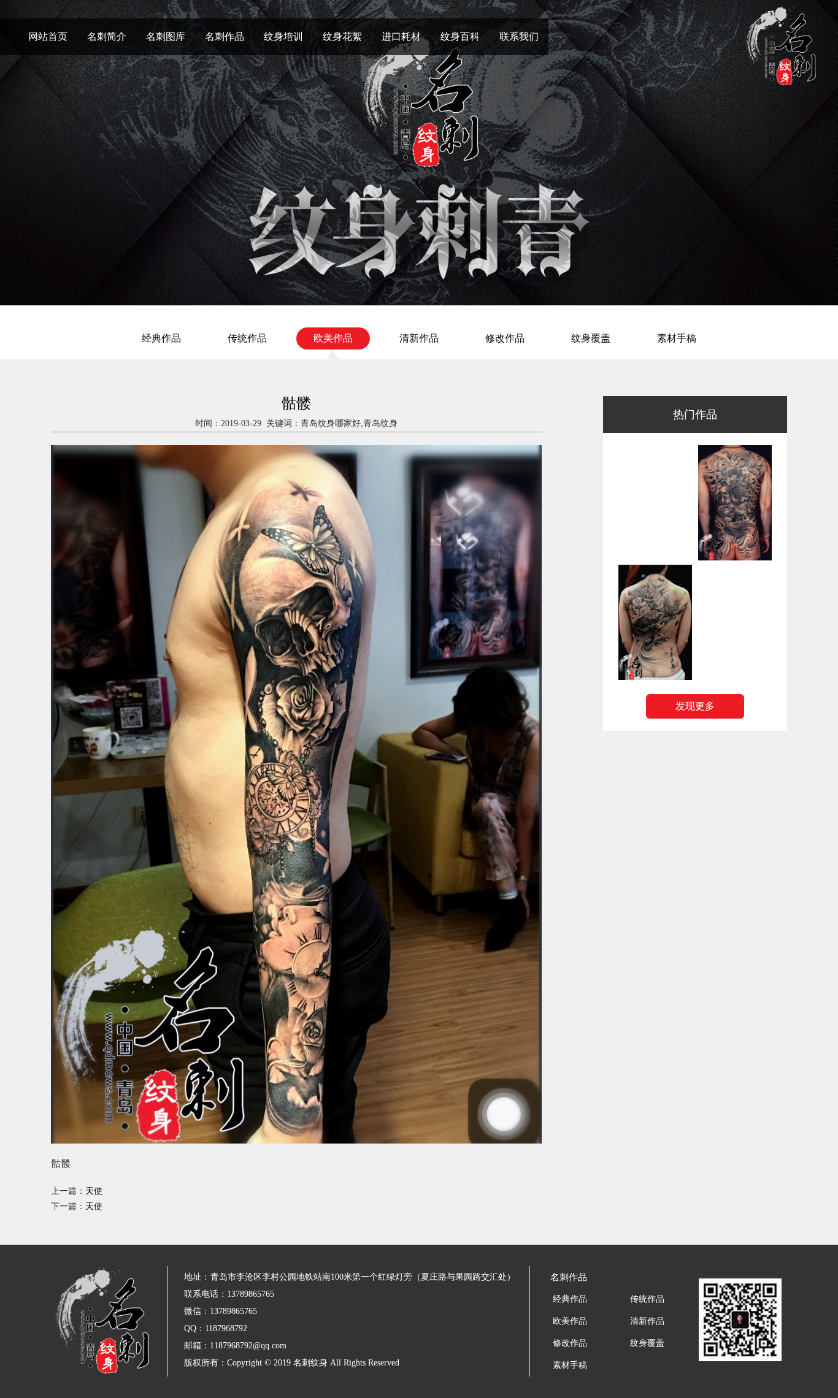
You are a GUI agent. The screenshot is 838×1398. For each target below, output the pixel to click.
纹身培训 (283, 36)
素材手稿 (676, 338)
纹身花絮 (342, 36)
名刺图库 (165, 36)
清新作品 (419, 338)
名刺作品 (224, 36)
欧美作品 (333, 338)
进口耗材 (401, 36)
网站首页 (47, 36)
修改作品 (505, 338)
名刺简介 (106, 36)
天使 (93, 1191)
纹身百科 (460, 36)
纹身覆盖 (590, 338)
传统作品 (247, 338)
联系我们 (519, 36)
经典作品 (161, 338)
